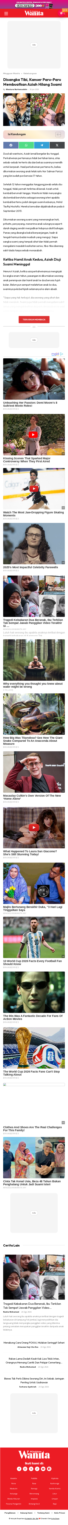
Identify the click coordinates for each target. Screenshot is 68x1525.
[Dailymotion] (49, 1469)
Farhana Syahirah (27, 1387)
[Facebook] (19, 1469)
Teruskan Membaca (34, 319)
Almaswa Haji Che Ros (28, 1347)
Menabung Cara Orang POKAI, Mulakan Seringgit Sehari (34, 1342)
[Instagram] (25, 1469)
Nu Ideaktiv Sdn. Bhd (31, 1518)
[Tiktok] (37, 1469)
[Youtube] (43, 1469)
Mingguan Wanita (11, 73)
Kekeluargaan (30, 73)
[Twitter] (31, 1469)
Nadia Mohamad (11, 1312)
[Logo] (34, 13)
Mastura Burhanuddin (16, 89)
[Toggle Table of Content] (56, 134)
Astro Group (55, 1518)
